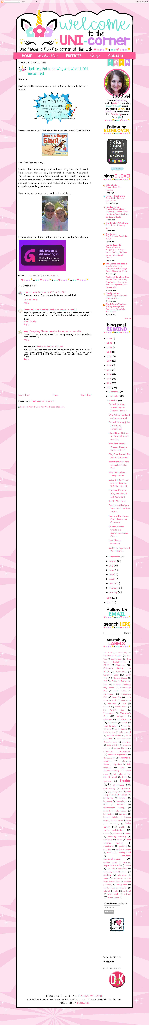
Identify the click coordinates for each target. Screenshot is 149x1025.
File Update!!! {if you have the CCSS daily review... (119, 508)
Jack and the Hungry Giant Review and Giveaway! (119, 519)
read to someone (123, 849)
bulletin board (125, 732)
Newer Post (23, 395)
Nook (113, 700)
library (116, 824)
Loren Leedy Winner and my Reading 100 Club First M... (119, 483)
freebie (125, 781)
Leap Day (116, 697)
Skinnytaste (111, 185)
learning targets (117, 820)
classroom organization (117, 755)
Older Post (86, 395)
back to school (110, 726)
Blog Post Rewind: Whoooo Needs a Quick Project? (118, 447)
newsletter (107, 840)
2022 (110, 348)
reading (110, 853)
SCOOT (106, 707)
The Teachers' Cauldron (117, 223)
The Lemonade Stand (116, 264)
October (113, 401)
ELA (105, 681)
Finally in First (113, 294)
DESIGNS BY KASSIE (90, 996)
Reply (26, 303)
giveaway (118, 785)
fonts (124, 777)
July (111, 566)
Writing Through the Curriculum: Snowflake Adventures (115, 309)
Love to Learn (30, 292)
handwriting (108, 798)
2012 (109, 598)
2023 (109, 343)
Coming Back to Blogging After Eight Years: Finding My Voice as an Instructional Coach (116, 252)
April (112, 579)
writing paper (113, 897)
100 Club (107, 653)
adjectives (107, 720)
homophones (122, 801)
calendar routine (114, 736)
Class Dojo (121, 672)
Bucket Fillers (119, 662)
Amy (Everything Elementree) (38, 332)
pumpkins (107, 849)
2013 (109, 388)
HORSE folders (120, 691)
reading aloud (124, 853)
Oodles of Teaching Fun (117, 277)
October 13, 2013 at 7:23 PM (51, 292)
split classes (122, 875)
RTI (124, 704)
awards (124, 723)
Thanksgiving (108, 713)
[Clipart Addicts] (117, 931)
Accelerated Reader (112, 656)
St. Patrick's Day (113, 710)
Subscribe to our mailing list (115, 903)
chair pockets (122, 739)
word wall (126, 891)
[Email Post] (58, 276)
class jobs (126, 742)
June (111, 570)
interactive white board (114, 811)
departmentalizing (111, 771)
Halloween (108, 694)
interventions (108, 814)
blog (109, 729)
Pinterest (112, 704)
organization (108, 846)
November (114, 396)
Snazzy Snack (121, 707)
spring (105, 878)
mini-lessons (117, 833)
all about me (124, 719)
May (111, 575)
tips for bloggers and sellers (115, 888)
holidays (122, 798)
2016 (109, 374)
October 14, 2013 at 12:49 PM (67, 332)
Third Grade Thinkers (116, 304)
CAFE (106, 665)
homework (107, 801)
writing (127, 894)
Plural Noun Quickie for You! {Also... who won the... (119, 436)
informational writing (113, 808)
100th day (122, 653)
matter (106, 833)
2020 (110, 356)
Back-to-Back (116, 659)
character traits (110, 742)
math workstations (113, 830)
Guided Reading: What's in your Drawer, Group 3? (118, 407)
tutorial (106, 891)
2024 (109, 339)
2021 (109, 352)
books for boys (109, 732)
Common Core (110, 675)
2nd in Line (111, 234)
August (113, 561)
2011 (109, 602)
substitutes (118, 878)
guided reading (119, 795)
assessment (112, 723)
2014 (109, 383)
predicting (123, 846)
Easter (114, 681)
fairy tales (117, 774)
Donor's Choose (120, 678)
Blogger (83, 1003)
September (115, 557)
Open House (125, 700)
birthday (127, 726)
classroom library (119, 748)
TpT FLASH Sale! (117, 501)
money (128, 833)
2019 (109, 361)
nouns (119, 840)
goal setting (109, 789)
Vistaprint (121, 716)
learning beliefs (110, 817)
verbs (116, 891)
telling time (121, 885)
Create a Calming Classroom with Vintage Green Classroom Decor (116, 268)
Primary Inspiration (115, 196)
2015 (109, 379)
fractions (107, 781)
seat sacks (111, 869)
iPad (105, 804)
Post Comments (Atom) (43, 401)
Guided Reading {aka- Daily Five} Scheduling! (119, 425)
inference (120, 804)
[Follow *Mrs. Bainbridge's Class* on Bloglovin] (117, 164)
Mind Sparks (30, 321)
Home (55, 395)
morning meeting (117, 837)
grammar (126, 789)
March (112, 584)
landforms (123, 814)
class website (112, 745)
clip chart (118, 764)
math (121, 827)
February (114, 588)
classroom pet (109, 758)
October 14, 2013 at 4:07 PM (49, 347)
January (113, 592)
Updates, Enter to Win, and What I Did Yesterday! (118, 493)
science (128, 866)
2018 (109, 365)
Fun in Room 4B (113, 245)
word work (112, 894)
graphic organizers (115, 792)
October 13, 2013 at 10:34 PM (62, 310)
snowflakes (122, 869)
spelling (107, 875)
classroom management (117, 751)
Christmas (120, 665)
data (122, 768)
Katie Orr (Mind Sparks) (36, 310)
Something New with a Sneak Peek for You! (119, 465)
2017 (109, 370)
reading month (110, 862)
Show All (128, 318)
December (114, 392)
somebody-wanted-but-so (114, 872)
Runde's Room (112, 207)
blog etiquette (121, 729)
